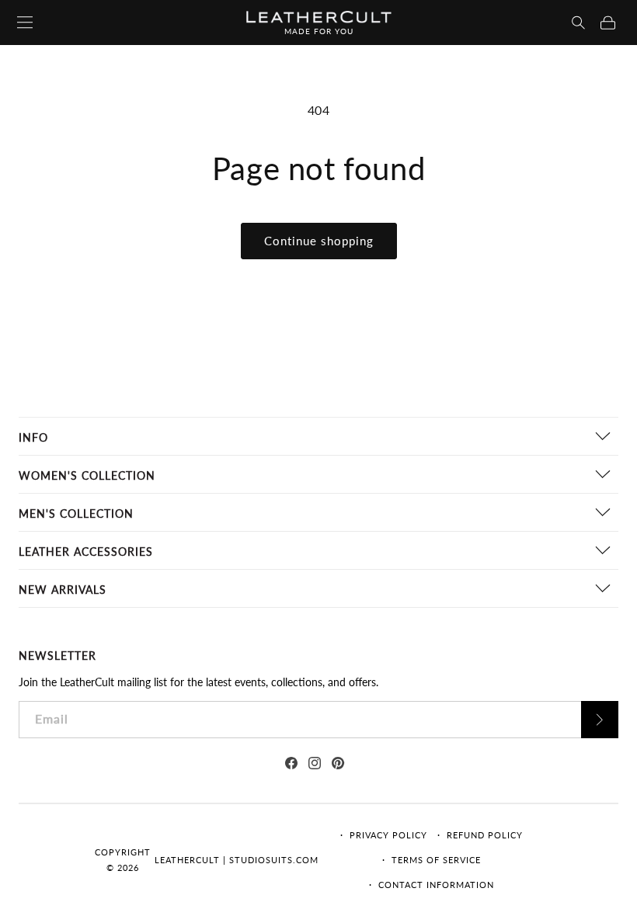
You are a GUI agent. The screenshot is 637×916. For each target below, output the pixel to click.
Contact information (436, 885)
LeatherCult (187, 860)
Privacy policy (388, 835)
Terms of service (436, 860)
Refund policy (485, 835)
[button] (578, 22)
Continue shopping (319, 241)
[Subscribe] (599, 719)
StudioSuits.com (273, 860)
